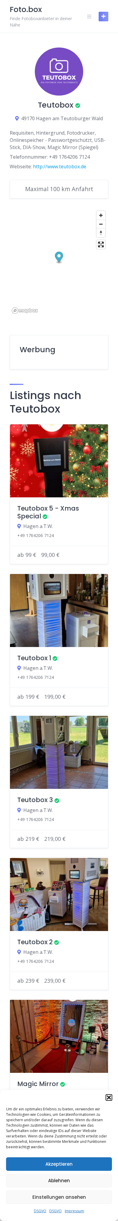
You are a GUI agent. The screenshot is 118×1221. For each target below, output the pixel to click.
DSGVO (40, 1210)
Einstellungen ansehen (59, 1197)
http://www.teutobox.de (59, 166)
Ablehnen (59, 1180)
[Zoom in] (101, 215)
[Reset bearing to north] (101, 232)
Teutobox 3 (35, 799)
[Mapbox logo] (24, 310)
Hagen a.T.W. (38, 526)
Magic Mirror (38, 1083)
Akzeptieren (59, 1164)
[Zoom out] (101, 224)
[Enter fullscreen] (101, 244)
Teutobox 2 (35, 942)
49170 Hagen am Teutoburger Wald (62, 118)
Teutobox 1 (34, 658)
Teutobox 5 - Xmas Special (48, 512)
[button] (109, 1097)
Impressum (74, 1210)
